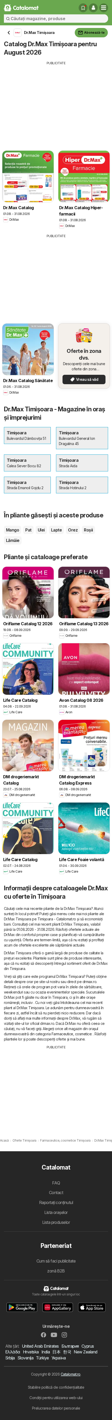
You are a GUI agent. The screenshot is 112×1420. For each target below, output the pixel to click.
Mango (12, 530)
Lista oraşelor (56, 1212)
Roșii (88, 530)
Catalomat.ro (70, 1374)
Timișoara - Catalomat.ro (57, 919)
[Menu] (103, 7)
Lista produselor (56, 1222)
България (70, 1346)
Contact (56, 1192)
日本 (56, 1351)
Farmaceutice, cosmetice (71, 1034)
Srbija (10, 1357)
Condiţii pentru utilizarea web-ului (55, 1397)
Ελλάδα (12, 1351)
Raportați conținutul (56, 1202)
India (45, 1351)
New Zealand (85, 1351)
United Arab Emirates (40, 1346)
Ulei (41, 530)
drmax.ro (90, 981)
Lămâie (13, 540)
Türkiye (42, 1357)
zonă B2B (56, 1270)
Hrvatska (31, 1351)
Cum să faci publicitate (56, 1261)
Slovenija (25, 1357)
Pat (28, 530)
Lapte (56, 530)
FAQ (56, 1182)
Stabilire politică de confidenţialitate (56, 1387)
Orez (73, 530)
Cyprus (88, 1346)
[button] (93, 7)
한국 (67, 1351)
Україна (59, 1357)
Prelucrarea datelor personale (56, 1408)
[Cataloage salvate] (83, 7)
